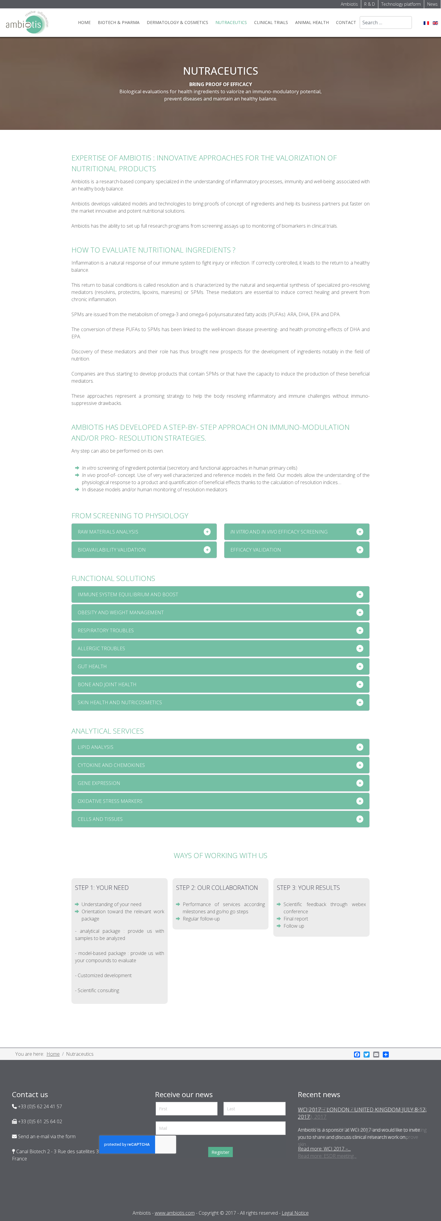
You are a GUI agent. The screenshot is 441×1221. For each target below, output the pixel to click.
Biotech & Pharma (119, 22)
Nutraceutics (231, 22)
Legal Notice (295, 1213)
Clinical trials (271, 22)
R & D (369, 4)
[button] (144, 531)
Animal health (312, 22)
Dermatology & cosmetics (177, 22)
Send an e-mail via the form (46, 1136)
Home (84, 22)
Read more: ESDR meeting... (327, 1156)
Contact (346, 22)
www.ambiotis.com (175, 1213)
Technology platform (401, 4)
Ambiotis (349, 4)
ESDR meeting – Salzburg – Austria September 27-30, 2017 (362, 1113)
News (432, 4)
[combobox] (386, 22)
